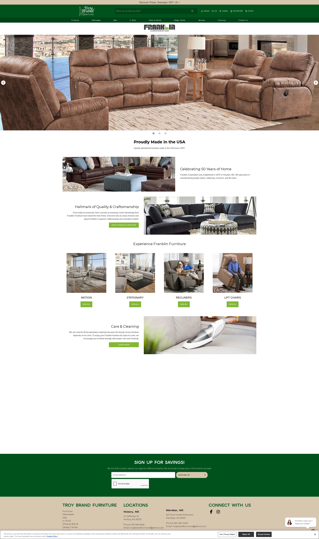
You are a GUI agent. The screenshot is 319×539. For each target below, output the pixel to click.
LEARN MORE (124, 345)
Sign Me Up (184, 475)
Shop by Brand (155, 20)
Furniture (75, 20)
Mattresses (96, 20)
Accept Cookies (264, 534)
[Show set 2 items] (165, 133)
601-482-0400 (181, 523)
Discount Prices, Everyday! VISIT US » (159, 2)
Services (202, 20)
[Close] (315, 534)
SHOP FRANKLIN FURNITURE (124, 225)
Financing (222, 20)
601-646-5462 (138, 524)
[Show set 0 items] (154, 133)
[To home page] (87, 11)
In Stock (133, 20)
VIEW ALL (86, 304)
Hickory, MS (131, 511)
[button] (201, 11)
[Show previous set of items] (3, 82)
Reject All (246, 534)
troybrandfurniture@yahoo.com (147, 528)
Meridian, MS (174, 510)
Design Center (179, 20)
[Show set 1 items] (159, 133)
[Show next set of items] (316, 82)
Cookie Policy (52, 536)
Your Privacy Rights (227, 534)
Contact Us (243, 20)
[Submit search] (193, 11)
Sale (115, 20)
